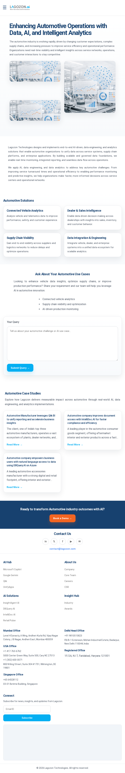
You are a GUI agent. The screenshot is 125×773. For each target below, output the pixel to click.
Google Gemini (10, 575)
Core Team (70, 575)
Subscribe (27, 718)
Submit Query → (20, 367)
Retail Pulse (9, 620)
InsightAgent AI (11, 603)
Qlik (5, 581)
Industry (68, 603)
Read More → (14, 444)
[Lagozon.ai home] (20, 8)
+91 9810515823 (73, 635)
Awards (68, 608)
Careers (68, 581)
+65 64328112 (10, 679)
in (46, 541)
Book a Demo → (62, 518)
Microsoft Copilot (12, 569)
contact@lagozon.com (62, 548)
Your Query (13, 322)
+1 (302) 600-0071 (12, 659)
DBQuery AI (9, 608)
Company (69, 569)
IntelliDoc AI (9, 614)
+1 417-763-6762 (12, 651)
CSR (66, 587)
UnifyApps (8, 587)
